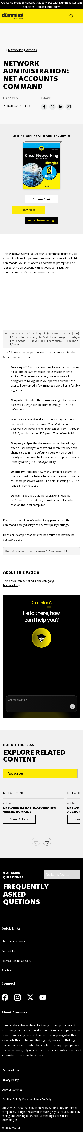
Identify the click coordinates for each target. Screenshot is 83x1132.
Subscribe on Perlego (42, 220)
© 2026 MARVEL (12, 1128)
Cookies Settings (12, 1089)
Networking (11, 585)
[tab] (40, 773)
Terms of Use (10, 1070)
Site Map (7, 970)
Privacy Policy (10, 1080)
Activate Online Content (16, 960)
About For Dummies (14, 941)
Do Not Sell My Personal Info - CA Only (26, 1099)
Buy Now (29, 209)
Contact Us (8, 951)
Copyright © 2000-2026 (16, 1107)
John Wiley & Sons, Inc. (49, 1107)
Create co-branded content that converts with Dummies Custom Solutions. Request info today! (41, 4)
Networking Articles (22, 50)
